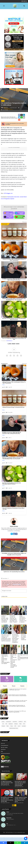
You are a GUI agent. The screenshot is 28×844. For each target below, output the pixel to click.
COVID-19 (20, 721)
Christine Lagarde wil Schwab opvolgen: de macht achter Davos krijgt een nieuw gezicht (17, 706)
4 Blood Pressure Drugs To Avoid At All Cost (14, 240)
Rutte (8, 726)
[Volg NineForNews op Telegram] (19, 213)
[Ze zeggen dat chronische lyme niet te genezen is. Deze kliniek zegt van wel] (4, 691)
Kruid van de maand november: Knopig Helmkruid (23, 637)
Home (3, 88)
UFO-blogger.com (8, 193)
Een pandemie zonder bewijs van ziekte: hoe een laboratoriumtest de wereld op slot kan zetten (18, 701)
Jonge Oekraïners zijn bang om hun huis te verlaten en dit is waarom (22, 619)
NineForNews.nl (9, 340)
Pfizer (20, 723)
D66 (25, 721)
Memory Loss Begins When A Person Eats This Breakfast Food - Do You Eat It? (14, 299)
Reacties (22, 686)
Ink (7, 823)
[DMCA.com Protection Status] (14, 767)
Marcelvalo (9, 817)
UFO (6, 88)
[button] (8, 213)
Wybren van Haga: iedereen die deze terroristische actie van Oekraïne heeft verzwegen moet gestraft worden (13, 661)
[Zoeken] (24, 6)
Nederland (11, 723)
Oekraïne (16, 723)
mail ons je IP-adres (17, 584)
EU (3, 723)
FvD (6, 723)
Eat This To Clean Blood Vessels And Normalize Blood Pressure (14, 319)
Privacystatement (4, 745)
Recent (13, 686)
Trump (11, 726)
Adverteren (3, 749)
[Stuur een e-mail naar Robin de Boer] (12, 534)
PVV (24, 723)
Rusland (3, 726)
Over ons (3, 743)
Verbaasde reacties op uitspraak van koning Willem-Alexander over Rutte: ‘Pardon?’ (14, 619)
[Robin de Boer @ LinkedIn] (14, 534)
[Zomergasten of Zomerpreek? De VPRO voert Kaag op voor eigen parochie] (4, 713)
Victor (8, 811)
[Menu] (4, 6)
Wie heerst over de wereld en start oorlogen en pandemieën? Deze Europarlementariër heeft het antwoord (6, 638)
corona (3, 721)
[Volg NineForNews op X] (8, 217)
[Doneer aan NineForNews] (19, 217)
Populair (5, 686)
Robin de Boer (5, 107)
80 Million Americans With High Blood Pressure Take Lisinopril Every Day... (14, 279)
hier (7, 584)
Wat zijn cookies (4, 747)
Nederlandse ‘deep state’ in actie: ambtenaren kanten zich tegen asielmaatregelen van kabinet (5, 659)
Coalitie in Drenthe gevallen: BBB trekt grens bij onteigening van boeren (4, 619)
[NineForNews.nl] (13, 5)
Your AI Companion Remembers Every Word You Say (14, 339)
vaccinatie (24, 726)
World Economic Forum (14, 728)
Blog (2, 751)
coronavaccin (8, 721)
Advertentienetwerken (5, 753)
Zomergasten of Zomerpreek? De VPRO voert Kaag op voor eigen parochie (17, 712)
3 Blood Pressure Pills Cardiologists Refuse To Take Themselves (14, 260)
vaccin (19, 726)
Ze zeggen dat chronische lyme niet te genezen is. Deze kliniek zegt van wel (17, 689)
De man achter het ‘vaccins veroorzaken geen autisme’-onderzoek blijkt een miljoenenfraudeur (17, 695)
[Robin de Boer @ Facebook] (16, 534)
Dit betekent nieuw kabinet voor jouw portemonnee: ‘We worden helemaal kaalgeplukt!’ (15, 638)
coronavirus (15, 721)
